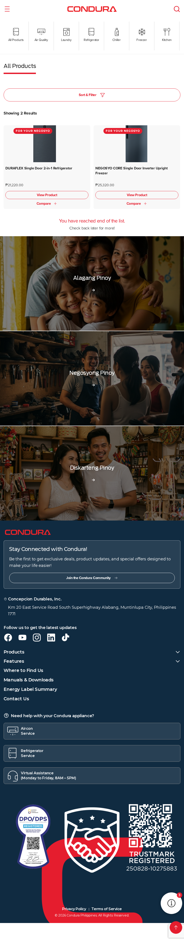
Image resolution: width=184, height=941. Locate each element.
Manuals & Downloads (29, 680)
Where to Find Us (23, 670)
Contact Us (16, 698)
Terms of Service (106, 909)
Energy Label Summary (30, 689)
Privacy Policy (74, 909)
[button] (7, 9)
